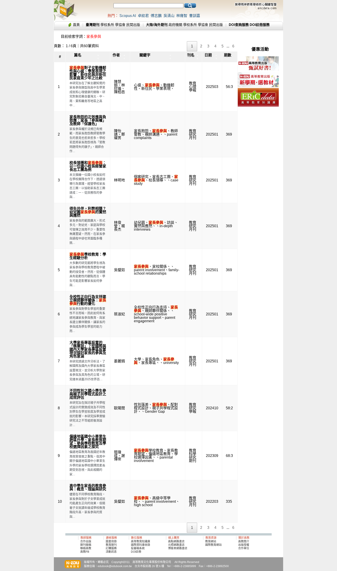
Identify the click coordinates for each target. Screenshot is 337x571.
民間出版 (133, 25)
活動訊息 (111, 551)
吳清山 (168, 16)
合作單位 (243, 548)
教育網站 (210, 541)
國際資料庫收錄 (140, 544)
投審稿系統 (138, 548)
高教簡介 (243, 541)
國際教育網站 (213, 544)
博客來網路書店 (177, 548)
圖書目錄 (111, 541)
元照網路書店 (176, 544)
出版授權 (243, 544)
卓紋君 (143, 16)
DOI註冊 (136, 551)
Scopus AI (127, 16)
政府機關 (175, 25)
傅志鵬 (156, 16)
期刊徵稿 (85, 544)
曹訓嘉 (194, 16)
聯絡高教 (85, 548)
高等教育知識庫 (140, 541)
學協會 (120, 25)
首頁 (76, 25)
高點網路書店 (176, 541)
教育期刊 (111, 544)
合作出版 (85, 541)
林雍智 (181, 16)
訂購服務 (111, 548)
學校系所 (107, 25)
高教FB (84, 551)
